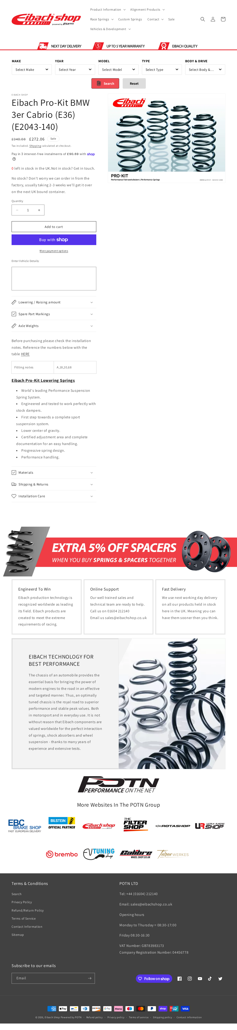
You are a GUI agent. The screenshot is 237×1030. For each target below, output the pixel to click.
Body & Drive (196, 61)
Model (104, 61)
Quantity (17, 201)
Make (16, 61)
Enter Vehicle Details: (25, 261)
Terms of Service (24, 918)
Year (59, 61)
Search (17, 894)
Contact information (189, 1017)
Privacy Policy (22, 902)
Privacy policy (116, 1017)
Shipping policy (162, 1017)
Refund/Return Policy (28, 910)
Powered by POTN (71, 1017)
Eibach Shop (52, 1017)
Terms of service (138, 1017)
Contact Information (27, 926)
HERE (25, 354)
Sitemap (18, 935)
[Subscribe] (89, 978)
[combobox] (32, 69)
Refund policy (94, 1017)
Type (146, 61)
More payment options (54, 250)
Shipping (35, 145)
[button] (107, 9)
